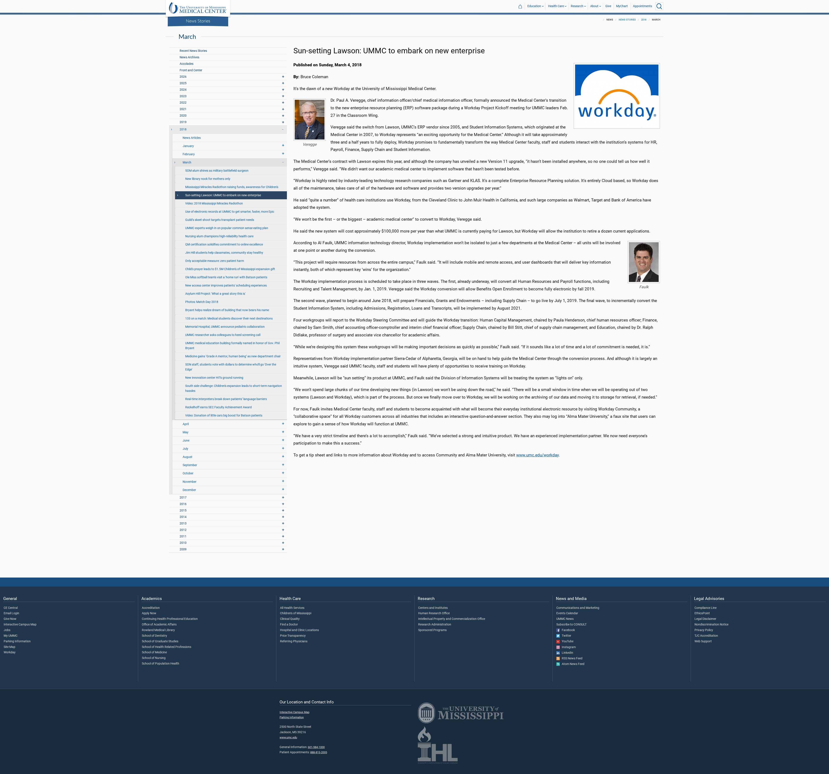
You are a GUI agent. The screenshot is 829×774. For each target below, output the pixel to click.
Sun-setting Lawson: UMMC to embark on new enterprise (223, 195)
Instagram (568, 647)
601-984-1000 (316, 747)
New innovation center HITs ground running (214, 378)
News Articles (192, 138)
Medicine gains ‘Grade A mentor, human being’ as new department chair (233, 356)
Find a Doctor (289, 624)
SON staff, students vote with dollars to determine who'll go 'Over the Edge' (230, 367)
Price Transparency (293, 636)
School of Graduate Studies (160, 641)
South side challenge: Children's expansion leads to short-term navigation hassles (233, 388)
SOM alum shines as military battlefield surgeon (216, 171)
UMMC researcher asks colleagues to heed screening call (222, 335)
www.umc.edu (288, 737)
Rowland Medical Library (158, 630)
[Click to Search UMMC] (659, 6)
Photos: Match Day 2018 (201, 302)
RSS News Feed (571, 658)
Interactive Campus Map (20, 624)
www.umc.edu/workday (537, 455)
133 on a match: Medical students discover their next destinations (229, 318)
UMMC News (565, 619)
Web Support (703, 641)
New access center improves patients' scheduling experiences (226, 285)
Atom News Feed (572, 664)
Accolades (186, 64)
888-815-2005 (318, 752)
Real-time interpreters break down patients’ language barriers (226, 399)
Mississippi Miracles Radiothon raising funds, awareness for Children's (231, 187)
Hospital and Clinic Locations (299, 630)
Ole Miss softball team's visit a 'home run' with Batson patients (226, 277)
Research (577, 6)
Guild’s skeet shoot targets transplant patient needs (219, 220)
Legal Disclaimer (705, 619)
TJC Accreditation (706, 636)
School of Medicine (154, 652)
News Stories (198, 21)
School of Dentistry (154, 636)
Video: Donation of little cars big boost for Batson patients (223, 415)
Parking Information (17, 641)
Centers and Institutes (433, 608)
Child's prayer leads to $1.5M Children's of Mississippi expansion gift (230, 269)
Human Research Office (434, 613)
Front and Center (191, 70)
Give (608, 6)
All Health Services (292, 608)
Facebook (567, 630)
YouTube (566, 641)
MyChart (622, 6)
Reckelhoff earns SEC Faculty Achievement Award (218, 407)
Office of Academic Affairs (159, 624)
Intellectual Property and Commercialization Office (451, 619)
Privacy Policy (704, 630)
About (594, 6)
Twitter (565, 636)
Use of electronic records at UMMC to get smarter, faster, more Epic (229, 212)
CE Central (11, 608)
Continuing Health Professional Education (170, 619)
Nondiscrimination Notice (711, 624)
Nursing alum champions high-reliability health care (219, 236)
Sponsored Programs (432, 630)
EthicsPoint (702, 613)
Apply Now (149, 613)
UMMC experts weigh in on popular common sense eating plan (226, 228)
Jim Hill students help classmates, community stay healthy (224, 253)
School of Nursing (154, 658)
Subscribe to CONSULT (571, 624)
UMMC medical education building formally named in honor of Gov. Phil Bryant (232, 345)
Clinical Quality (290, 619)
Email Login (11, 613)
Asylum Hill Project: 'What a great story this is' (215, 294)
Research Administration (434, 624)
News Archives (189, 57)
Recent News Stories (193, 51)
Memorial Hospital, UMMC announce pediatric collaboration (225, 327)
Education (534, 6)
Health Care (556, 6)
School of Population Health (160, 663)
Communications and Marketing (577, 608)
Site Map (9, 647)
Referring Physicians (293, 641)
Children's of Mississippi (295, 613)
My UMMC (10, 636)
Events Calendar (567, 613)
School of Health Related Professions (166, 647)
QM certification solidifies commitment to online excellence (224, 244)
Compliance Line (706, 608)
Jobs (7, 630)
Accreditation (151, 608)
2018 (643, 19)
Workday (10, 652)
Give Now (10, 619)
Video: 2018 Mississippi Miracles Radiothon (214, 203)
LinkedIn (566, 653)
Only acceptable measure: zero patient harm (214, 261)
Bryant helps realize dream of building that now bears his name (227, 310)
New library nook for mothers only (207, 179)
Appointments (642, 6)
